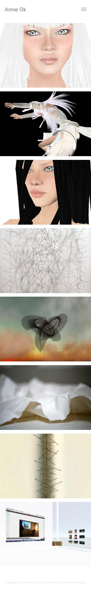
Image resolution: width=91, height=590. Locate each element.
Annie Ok (15, 9)
